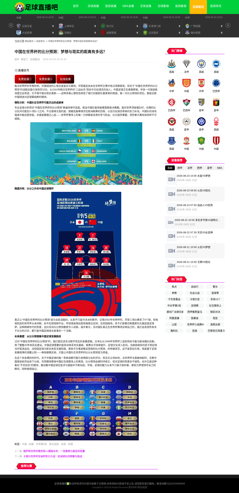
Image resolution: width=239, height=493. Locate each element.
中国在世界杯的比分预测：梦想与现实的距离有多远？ (73, 41)
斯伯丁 (24, 59)
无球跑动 (35, 59)
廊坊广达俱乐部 (175, 311)
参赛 (174, 293)
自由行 (194, 286)
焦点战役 (54, 444)
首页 (76, 6)
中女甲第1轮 (174, 305)
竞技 (215, 318)
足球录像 (145, 6)
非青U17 (215, 299)
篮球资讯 (215, 6)
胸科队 (174, 330)
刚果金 (194, 318)
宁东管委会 (174, 299)
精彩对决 (215, 311)
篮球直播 (110, 6)
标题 (70, 444)
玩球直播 (65, 79)
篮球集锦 (180, 6)
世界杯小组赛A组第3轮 (195, 324)
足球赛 (194, 305)
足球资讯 (198, 6)
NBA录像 (128, 6)
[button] (11, 25)
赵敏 (31, 444)
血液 (63, 444)
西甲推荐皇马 (194, 311)
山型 (174, 324)
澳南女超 (215, 324)
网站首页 (29, 41)
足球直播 (93, 6)
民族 (194, 330)
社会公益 (195, 293)
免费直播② (45, 79)
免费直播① (25, 79)
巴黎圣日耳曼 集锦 (216, 330)
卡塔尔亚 (195, 299)
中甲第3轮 (41, 444)
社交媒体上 (215, 305)
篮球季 (215, 293)
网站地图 (142, 487)
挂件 (17, 59)
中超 (18, 17)
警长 (215, 286)
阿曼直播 (174, 318)
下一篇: (48, 456)
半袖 (24, 444)
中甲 (187, 17)
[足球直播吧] (36, 7)
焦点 (174, 286)
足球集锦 (163, 6)
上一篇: (50, 451)
